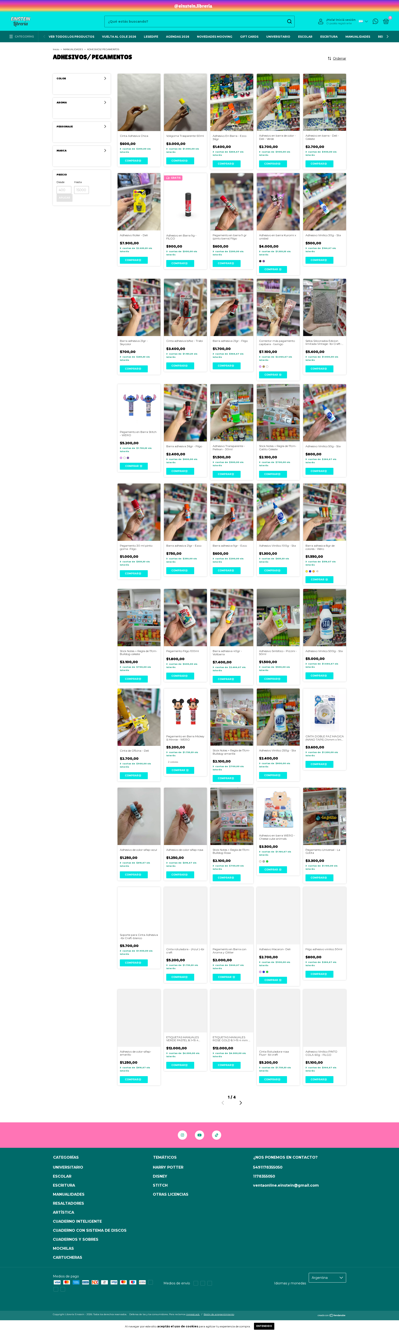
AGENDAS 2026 (177, 36)
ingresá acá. (193, 1314)
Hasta (78, 182)
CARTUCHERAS (67, 1257)
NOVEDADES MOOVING (214, 36)
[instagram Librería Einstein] (182, 1135)
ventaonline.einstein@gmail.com (286, 1185)
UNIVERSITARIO (278, 36)
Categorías (24, 36)
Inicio (56, 49)
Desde (60, 182)
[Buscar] (289, 21)
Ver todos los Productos (71, 36)
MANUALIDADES (357, 36)
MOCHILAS (63, 1248)
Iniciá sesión (346, 19)
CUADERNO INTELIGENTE (77, 1221)
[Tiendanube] (331, 1316)
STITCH (160, 1185)
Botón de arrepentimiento (219, 1314)
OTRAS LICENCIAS (170, 1194)
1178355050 (264, 1176)
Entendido (264, 1326)
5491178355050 (267, 1167)
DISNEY (160, 1176)
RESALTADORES (68, 1203)
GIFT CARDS (249, 36)
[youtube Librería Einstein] (199, 1135)
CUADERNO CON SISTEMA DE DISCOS (90, 1230)
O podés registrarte (339, 23)
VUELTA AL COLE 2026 (119, 36)
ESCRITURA (329, 36)
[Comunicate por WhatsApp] (375, 22)
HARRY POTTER (168, 1167)
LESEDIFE (151, 36)
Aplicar (64, 197)
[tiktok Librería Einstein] (216, 1135)
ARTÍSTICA (63, 1212)
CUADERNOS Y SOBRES (75, 1239)
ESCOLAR (305, 36)
